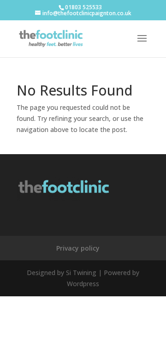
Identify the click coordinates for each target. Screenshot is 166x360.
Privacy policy (78, 248)
